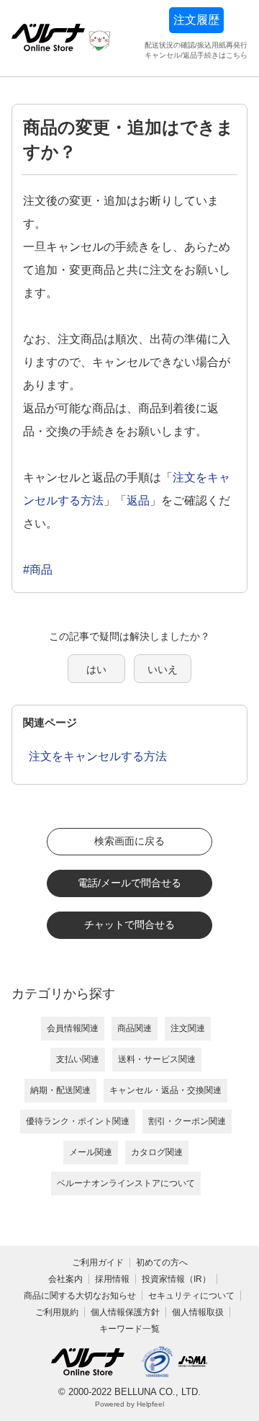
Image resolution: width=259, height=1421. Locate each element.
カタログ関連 (157, 1152)
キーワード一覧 (129, 1329)
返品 (138, 500)
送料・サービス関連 (157, 1059)
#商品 (38, 570)
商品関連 (134, 1028)
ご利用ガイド (98, 1262)
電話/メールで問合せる (129, 882)
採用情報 (112, 1279)
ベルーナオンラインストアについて (126, 1183)
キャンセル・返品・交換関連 (165, 1090)
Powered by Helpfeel (129, 1404)
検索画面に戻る (129, 841)
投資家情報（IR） (176, 1279)
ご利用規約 (56, 1312)
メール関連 (90, 1152)
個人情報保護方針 (125, 1312)
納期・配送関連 (60, 1090)
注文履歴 (196, 20)
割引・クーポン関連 (187, 1121)
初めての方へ (162, 1262)
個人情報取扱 (198, 1312)
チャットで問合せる (129, 924)
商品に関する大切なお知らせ (80, 1296)
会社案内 (65, 1279)
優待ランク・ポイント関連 (78, 1121)
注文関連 (188, 1028)
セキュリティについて (191, 1296)
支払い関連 (77, 1059)
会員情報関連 (73, 1028)
